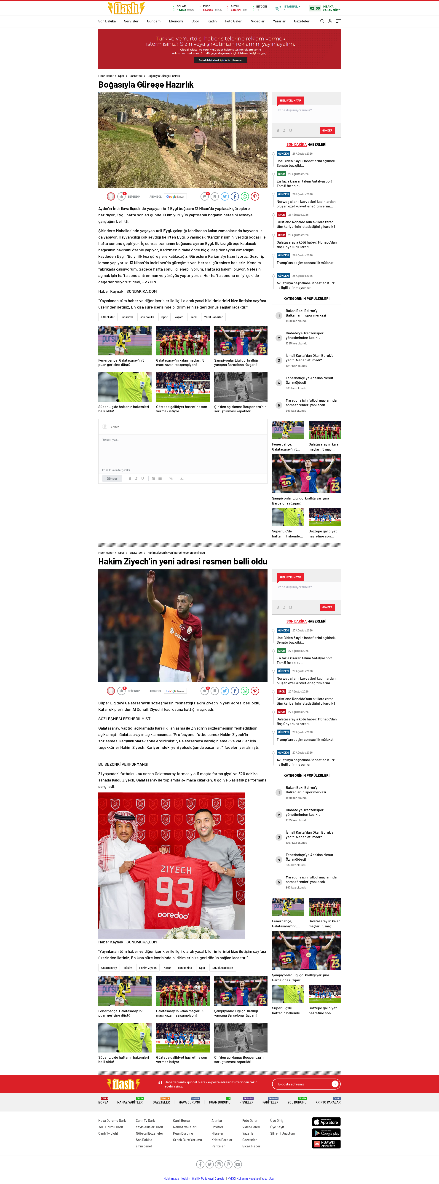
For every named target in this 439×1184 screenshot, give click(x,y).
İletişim (185, 1178)
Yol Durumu (297, 1100)
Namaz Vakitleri (130, 1100)
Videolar (258, 21)
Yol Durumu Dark (110, 1127)
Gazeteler (302, 21)
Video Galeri (251, 1127)
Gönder (112, 478)
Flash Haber (106, 76)
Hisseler (246, 1100)
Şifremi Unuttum (282, 1133)
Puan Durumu (219, 1100)
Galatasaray (109, 967)
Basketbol (135, 76)
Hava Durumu (189, 1100)
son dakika (147, 317)
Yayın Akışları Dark (149, 1127)
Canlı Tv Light (108, 1133)
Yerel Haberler (213, 317)
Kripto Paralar (328, 1100)
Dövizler (217, 1127)
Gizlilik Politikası (202, 1178)
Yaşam (179, 317)
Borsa (103, 1100)
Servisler (131, 21)
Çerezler (220, 1178)
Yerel (193, 317)
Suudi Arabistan (222, 967)
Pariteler (270, 1100)
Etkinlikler (108, 317)
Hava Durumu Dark (112, 1120)
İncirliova (127, 317)
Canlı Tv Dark (145, 1120)
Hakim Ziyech (148, 967)
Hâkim (128, 967)
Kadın (212, 21)
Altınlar (216, 1120)
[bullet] (160, 478)
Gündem (154, 21)
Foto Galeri (234, 21)
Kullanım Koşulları (248, 1178)
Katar (167, 967)
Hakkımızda (171, 1178)
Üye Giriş (276, 1120)
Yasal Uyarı (269, 1178)
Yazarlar (279, 21)
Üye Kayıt (277, 1127)
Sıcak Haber (251, 1146)
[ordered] (153, 478)
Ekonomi (176, 21)
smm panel (144, 1146)
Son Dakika (107, 21)
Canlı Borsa (181, 1120)
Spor (195, 21)
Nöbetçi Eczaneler (149, 1133)
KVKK (231, 1178)
